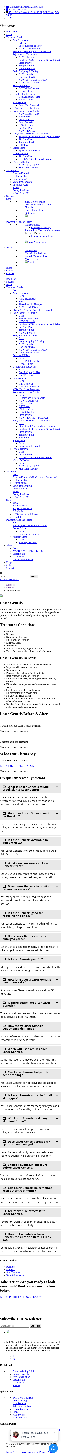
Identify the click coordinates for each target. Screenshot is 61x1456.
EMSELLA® (29, 82)
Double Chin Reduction (24, 94)
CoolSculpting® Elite (29, 96)
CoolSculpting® (27, 77)
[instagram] (11, 18)
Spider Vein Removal (29, 150)
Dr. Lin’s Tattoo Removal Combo (35, 159)
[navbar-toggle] (1, 24)
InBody (26, 74)
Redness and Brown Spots (26, 111)
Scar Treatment (13, 1272)
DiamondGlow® (21, 173)
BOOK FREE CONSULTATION (17, 766)
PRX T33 (27, 130)
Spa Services (12, 170)
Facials (16, 187)
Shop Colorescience (35, 201)
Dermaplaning (20, 179)
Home (9, 34)
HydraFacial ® (20, 480)
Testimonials (31, 250)
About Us (32, 262)
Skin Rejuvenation (15, 1275)
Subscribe (35, 1326)
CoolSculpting (20, 1400)
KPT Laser (24, 406)
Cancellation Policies (35, 253)
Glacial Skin (28, 307)
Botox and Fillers (21, 85)
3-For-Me (27, 68)
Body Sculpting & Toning (25, 71)
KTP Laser (24, 116)
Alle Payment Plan (28, 542)
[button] (7, 26)
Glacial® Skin (29, 48)
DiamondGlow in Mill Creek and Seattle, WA (35, 477)
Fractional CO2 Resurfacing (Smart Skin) (39, 60)
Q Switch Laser (26, 125)
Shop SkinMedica (34, 210)
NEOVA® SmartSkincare (38, 204)
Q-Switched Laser (28, 412)
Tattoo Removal (20, 153)
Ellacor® (27, 57)
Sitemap (16, 1385)
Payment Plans (20, 536)
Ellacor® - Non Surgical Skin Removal (32, 51)
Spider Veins (19, 147)
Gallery (10, 270)
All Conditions (20, 1417)
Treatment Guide (14, 37)
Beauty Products (21, 190)
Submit (34, 576)
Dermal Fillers (26, 91)
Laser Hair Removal (29, 105)
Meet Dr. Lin (31, 259)
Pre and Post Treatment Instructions (42, 230)
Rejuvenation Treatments (25, 54)
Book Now (11, 31)
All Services (19, 1414)
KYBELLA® (26, 99)
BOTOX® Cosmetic (29, 88)
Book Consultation (9, 579)
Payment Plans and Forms (19, 221)
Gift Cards (30, 213)
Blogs (9, 267)
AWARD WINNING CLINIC (28, 551)
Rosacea (10, 1269)
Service (10, 587)
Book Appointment (37, 242)
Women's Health (21, 162)
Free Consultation (21, 1377)
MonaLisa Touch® (28, 167)
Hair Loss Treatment (26, 108)
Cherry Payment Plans (42, 236)
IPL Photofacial (26, 119)
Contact (10, 273)
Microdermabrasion (22, 181)
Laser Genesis (26, 122)
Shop (8, 198)
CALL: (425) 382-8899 (30, 1297)
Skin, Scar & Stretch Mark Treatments (31, 133)
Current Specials (21, 1374)
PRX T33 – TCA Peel (33, 417)
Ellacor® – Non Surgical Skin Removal (32, 310)
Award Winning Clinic (36, 256)
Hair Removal (19, 102)
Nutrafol (29, 207)
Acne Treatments (21, 40)
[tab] (30, 788)
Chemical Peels (20, 184)
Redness (10, 1266)
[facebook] (7, 18)
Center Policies (32, 224)
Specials (10, 196)
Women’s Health (21, 460)
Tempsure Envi (26, 65)
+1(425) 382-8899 (17, 9)
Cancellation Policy (41, 227)
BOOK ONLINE (9, 1297)
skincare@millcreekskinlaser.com (26, 6)
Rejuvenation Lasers (29, 318)
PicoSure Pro (25, 62)
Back (15, 290)
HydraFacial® (20, 176)
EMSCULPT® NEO (33, 79)
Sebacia (22, 43)
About (9, 247)
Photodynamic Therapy (30, 45)
